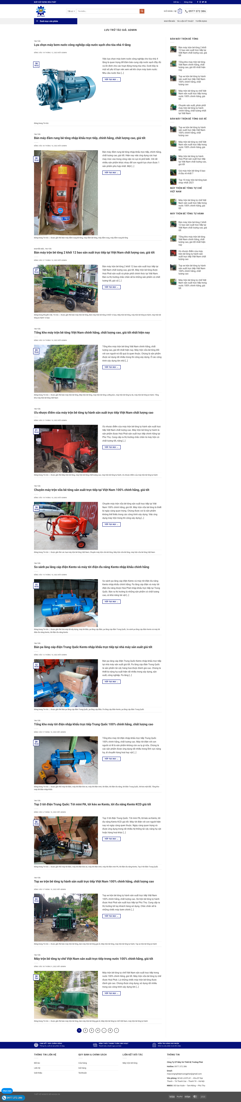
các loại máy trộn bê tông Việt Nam (75, 552)
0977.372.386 (14, 1097)
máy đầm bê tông (90, 238)
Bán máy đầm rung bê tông (72, 238)
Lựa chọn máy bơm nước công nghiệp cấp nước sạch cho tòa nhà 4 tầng (82, 45)
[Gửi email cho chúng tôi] (205, 2)
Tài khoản (82, 1073)
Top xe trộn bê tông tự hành (146, 944)
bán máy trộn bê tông (80, 315)
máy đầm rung (103, 238)
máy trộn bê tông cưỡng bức (104, 395)
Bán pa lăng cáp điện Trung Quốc (75, 709)
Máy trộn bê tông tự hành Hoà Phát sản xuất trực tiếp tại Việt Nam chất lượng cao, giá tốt (192, 160)
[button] (188, 2)
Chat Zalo (7, 1091)
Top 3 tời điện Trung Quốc (148, 867)
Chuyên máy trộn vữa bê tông (101, 552)
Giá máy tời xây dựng (70, 629)
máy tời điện (84, 629)
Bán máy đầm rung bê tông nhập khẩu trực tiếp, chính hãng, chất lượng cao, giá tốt (89, 138)
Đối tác (176, 2)
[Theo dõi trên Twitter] (203, 2)
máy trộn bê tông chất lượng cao (88, 475)
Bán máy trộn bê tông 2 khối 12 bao (103, 315)
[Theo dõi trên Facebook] (197, 2)
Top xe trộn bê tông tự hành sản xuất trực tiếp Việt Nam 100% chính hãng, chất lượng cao (94, 881)
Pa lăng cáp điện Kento (112, 709)
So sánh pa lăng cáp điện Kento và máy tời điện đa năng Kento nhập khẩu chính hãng (91, 567)
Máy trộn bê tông (124, 315)
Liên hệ (37, 1068)
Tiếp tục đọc (111, 79)
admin (132, 29)
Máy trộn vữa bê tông (122, 552)
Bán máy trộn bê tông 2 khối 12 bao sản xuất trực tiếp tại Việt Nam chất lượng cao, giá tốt (94, 252)
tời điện (105, 787)
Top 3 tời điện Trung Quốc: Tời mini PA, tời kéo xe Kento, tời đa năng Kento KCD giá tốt (92, 804)
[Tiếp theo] (116, 1030)
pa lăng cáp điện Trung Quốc (114, 629)
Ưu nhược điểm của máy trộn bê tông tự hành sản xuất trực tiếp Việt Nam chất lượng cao (93, 412)
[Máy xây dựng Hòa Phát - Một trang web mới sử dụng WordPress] (48, 11)
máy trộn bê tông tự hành (141, 315)
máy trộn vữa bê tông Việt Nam (143, 552)
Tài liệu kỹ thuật (185, 21)
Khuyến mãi (169, 21)
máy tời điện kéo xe (79, 787)
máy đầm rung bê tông (119, 238)
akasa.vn (56, 1094)
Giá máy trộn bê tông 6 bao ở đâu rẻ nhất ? (192, 172)
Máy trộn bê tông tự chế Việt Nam (114, 1021)
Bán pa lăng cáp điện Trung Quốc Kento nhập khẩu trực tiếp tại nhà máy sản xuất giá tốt (93, 647)
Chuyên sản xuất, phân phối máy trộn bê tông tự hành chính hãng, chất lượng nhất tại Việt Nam (192, 109)
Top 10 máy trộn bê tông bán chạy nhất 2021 (193, 181)
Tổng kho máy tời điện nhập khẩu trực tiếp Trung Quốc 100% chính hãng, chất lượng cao (93, 724)
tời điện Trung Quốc (130, 787)
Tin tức (37, 41)
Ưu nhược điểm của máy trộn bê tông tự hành (140, 475)
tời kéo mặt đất (145, 787)
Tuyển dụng (201, 21)
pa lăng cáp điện (95, 629)
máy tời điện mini (95, 787)
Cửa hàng (82, 1063)
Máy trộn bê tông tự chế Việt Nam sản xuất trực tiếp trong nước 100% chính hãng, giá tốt (93, 958)
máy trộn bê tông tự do (124, 395)
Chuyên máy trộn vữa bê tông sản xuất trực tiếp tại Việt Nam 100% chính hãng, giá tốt (91, 490)
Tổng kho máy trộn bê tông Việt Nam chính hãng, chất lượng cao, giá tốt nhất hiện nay (92, 332)
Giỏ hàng (82, 1068)
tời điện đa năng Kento (59, 632)
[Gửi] (142, 11)
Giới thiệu (38, 1073)
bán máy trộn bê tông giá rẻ (89, 944)
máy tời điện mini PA (110, 867)
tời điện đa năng (115, 787)
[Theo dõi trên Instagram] (200, 2)
